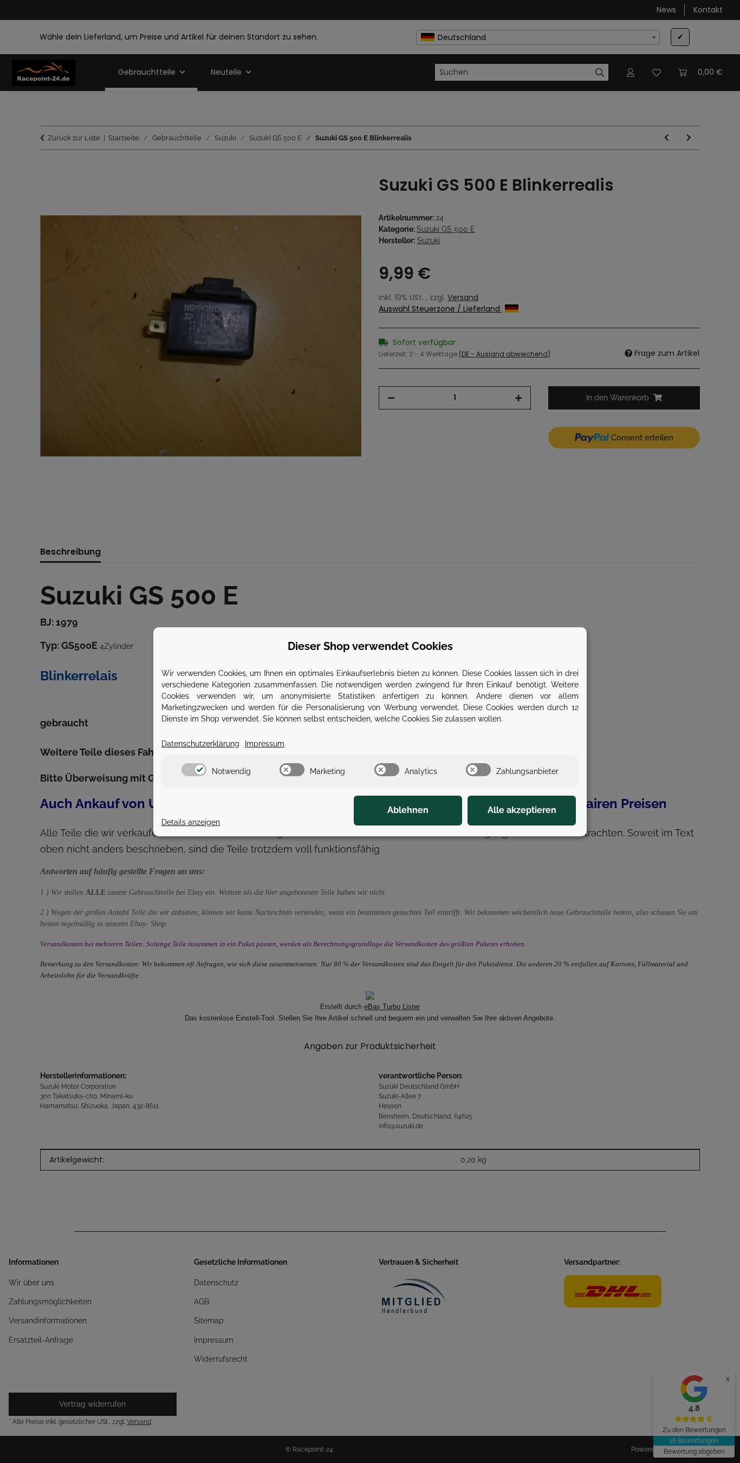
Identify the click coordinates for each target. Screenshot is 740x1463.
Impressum (264, 743)
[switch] (193, 769)
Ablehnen (408, 810)
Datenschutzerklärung (200, 743)
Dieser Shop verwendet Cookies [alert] (370, 646)
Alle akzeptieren (522, 810)
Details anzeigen (190, 822)
